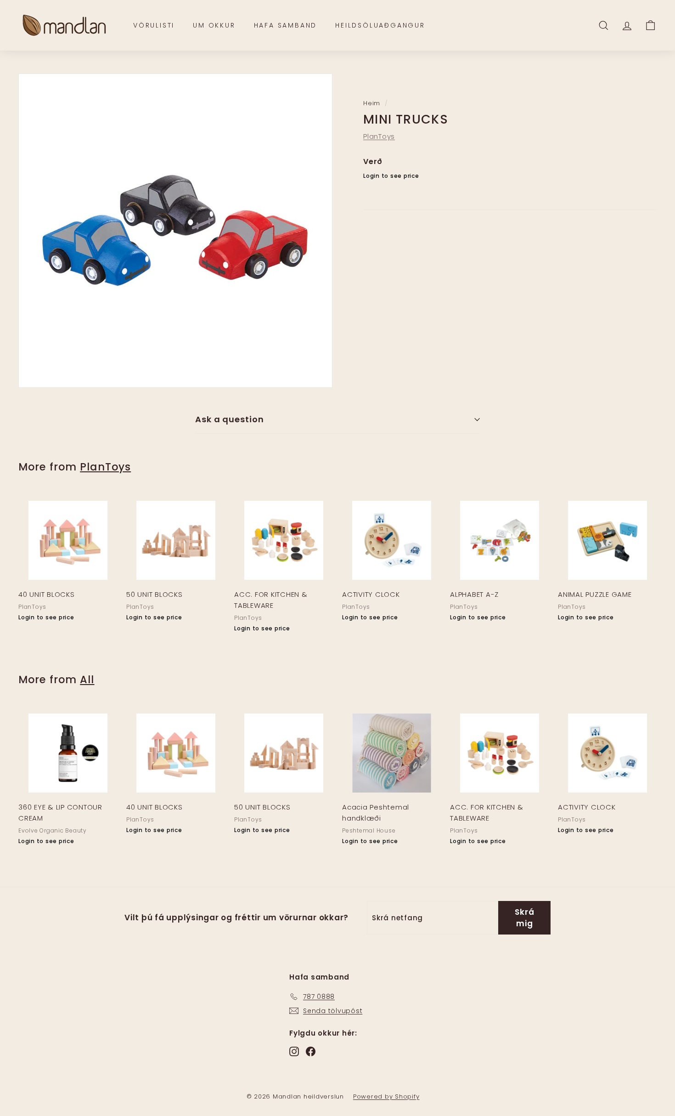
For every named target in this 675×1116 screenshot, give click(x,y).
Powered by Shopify (386, 1096)
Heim (371, 103)
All (87, 679)
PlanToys (379, 136)
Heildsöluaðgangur (380, 25)
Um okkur (214, 25)
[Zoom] (175, 230)
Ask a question (229, 419)
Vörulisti (153, 25)
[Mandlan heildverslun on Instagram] (294, 1051)
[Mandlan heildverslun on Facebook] (310, 1051)
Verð (372, 161)
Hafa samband (285, 25)
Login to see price (391, 176)
